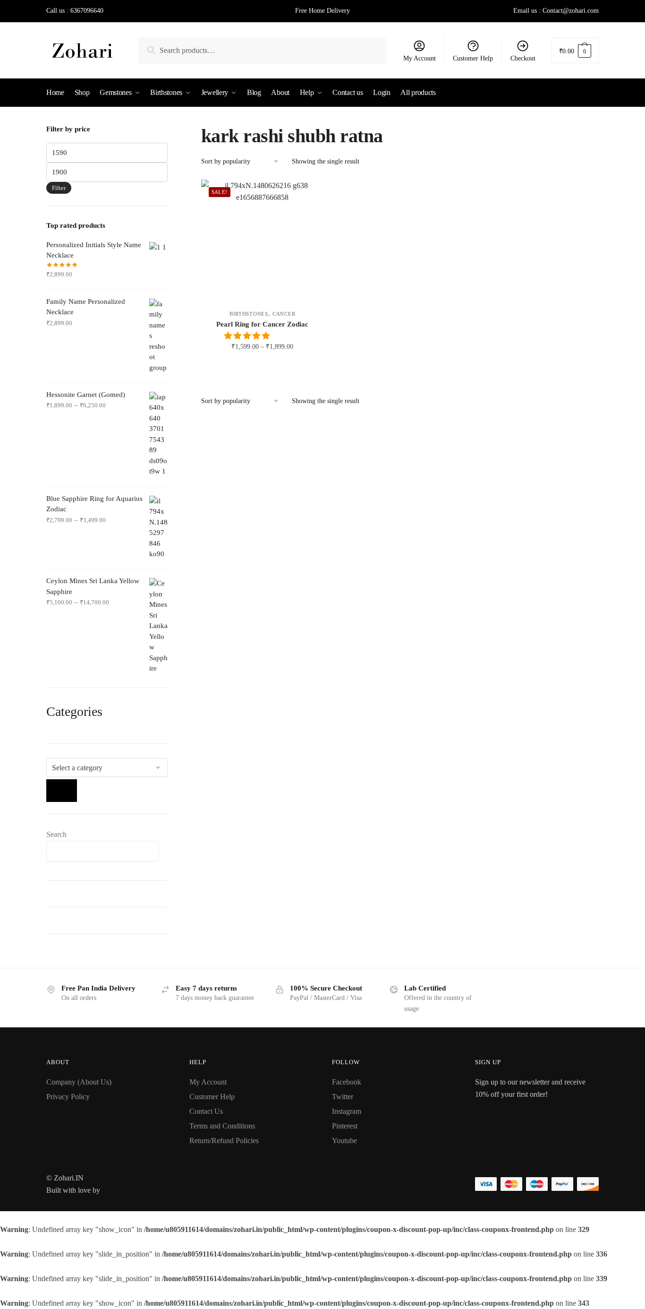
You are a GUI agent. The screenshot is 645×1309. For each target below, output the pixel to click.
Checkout (522, 58)
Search (56, 834)
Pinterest (344, 1126)
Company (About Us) (78, 1082)
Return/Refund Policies (224, 1141)
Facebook (346, 1082)
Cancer (283, 314)
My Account (419, 58)
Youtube (344, 1141)
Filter (59, 187)
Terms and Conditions (222, 1126)
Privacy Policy (68, 1097)
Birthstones (248, 314)
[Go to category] (61, 790)
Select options (262, 367)
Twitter (342, 1097)
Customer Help (473, 58)
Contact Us (206, 1111)
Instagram (346, 1111)
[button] (248, 336)
